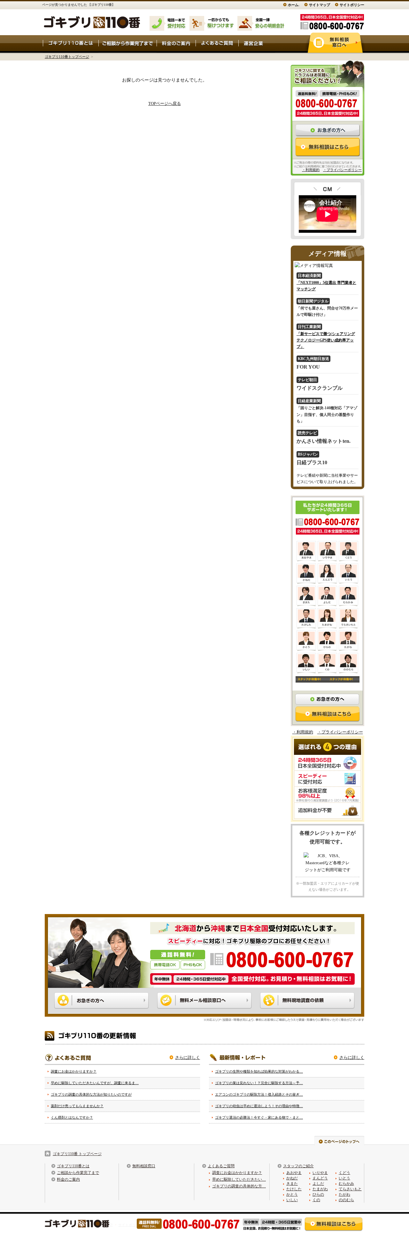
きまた (292, 1183)
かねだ (292, 1178)
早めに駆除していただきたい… (239, 1179)
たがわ (344, 1194)
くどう (344, 1172)
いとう (344, 1178)
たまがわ (320, 1189)
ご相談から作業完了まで (78, 1172)
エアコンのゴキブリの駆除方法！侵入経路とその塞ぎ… (259, 1094)
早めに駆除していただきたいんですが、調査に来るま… (95, 1083)
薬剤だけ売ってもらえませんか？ (77, 1106)
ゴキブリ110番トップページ (67, 57)
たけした (294, 1189)
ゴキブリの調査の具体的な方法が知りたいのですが (91, 1094)
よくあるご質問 (221, 1166)
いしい (292, 1200)
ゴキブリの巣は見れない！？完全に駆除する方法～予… (259, 1083)
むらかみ (346, 1183)
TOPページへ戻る (164, 103)
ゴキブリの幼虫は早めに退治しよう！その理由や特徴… (259, 1106)
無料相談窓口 (143, 1166)
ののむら (346, 1200)
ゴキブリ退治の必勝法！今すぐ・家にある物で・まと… (259, 1117)
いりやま (320, 1172)
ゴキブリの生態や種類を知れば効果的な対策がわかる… (259, 1071)
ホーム (293, 5)
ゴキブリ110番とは (73, 1166)
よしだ (318, 1183)
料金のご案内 (68, 1179)
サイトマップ (319, 5)
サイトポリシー (352, 5)
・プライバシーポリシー (342, 170)
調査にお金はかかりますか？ (73, 1071)
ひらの (318, 1194)
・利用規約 (311, 170)
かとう (292, 1194)
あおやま (294, 1172)
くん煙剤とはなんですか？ (72, 1117)
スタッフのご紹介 (298, 1166)
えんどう (320, 1178)
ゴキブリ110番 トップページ (77, 1154)
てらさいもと (350, 1189)
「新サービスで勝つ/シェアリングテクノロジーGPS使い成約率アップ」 (326, 340)
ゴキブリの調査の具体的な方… (239, 1186)
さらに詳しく (187, 1057)
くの (316, 1200)
